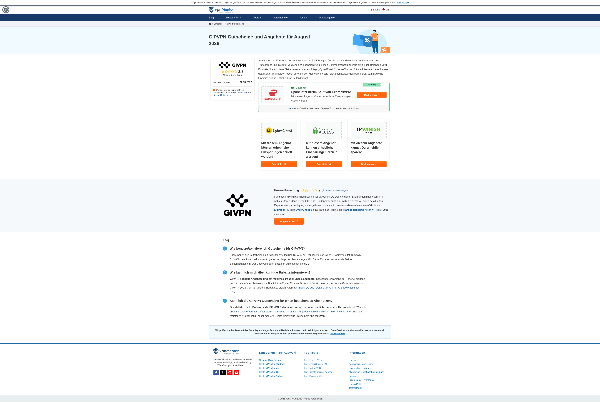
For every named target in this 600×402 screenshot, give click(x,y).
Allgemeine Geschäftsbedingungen (366, 372)
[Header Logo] (221, 10)
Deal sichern (371, 95)
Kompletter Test (288, 221)
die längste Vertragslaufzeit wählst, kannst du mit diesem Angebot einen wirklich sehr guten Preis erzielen (293, 311)
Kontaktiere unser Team (361, 364)
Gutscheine (279, 17)
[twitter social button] (223, 372)
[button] (6, 10)
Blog (211, 17)
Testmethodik (355, 388)
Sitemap (353, 376)
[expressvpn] (323, 97)
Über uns (353, 360)
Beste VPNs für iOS (269, 372)
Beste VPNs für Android (271, 376)
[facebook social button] (216, 372)
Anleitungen (326, 17)
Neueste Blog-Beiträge (270, 360)
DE (387, 9)
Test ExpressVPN (313, 360)
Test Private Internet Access (318, 372)
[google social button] (229, 372)
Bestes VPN (232, 17)
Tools (256, 17)
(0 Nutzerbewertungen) (336, 190)
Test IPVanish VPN (313, 376)
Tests (302, 17)
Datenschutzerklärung (360, 368)
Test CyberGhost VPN (315, 364)
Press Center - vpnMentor (362, 380)
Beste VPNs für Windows (272, 364)
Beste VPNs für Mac (269, 368)
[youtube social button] (236, 372)
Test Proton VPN (312, 368)
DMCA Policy (355, 384)
